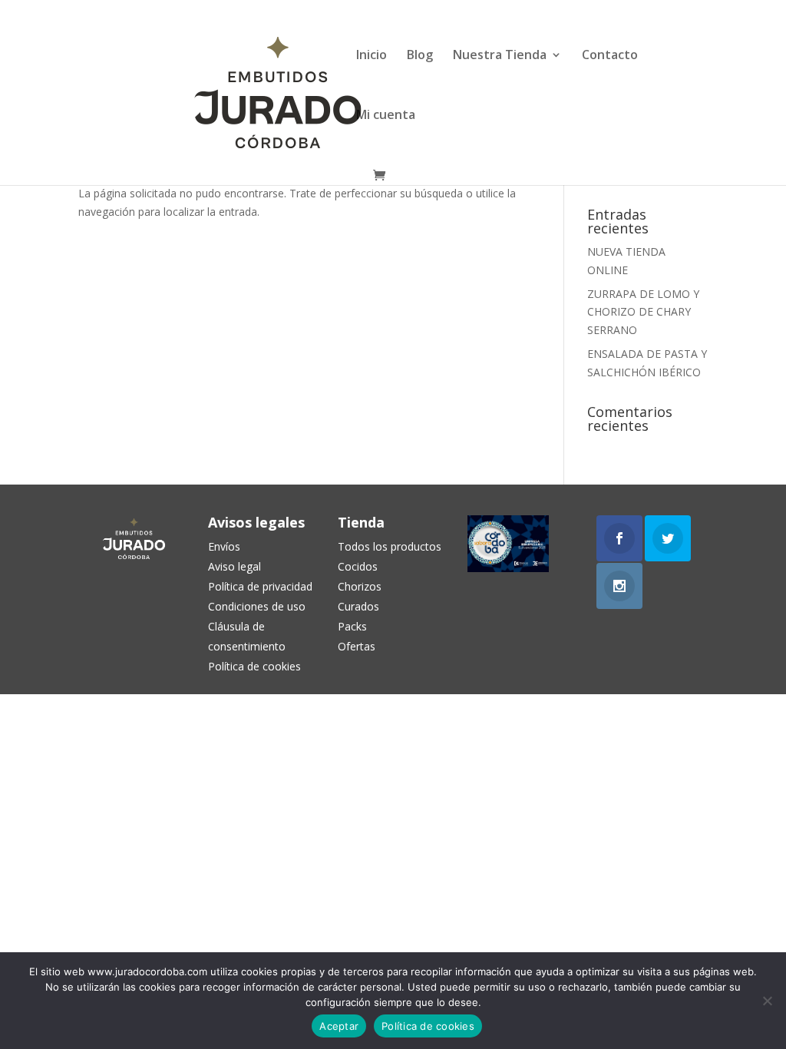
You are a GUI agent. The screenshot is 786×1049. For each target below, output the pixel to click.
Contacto (610, 56)
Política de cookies (427, 1026)
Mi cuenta (385, 116)
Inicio (371, 56)
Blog (420, 56)
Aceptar (338, 1026)
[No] (766, 1000)
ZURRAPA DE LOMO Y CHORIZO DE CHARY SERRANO (643, 312)
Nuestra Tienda (500, 56)
